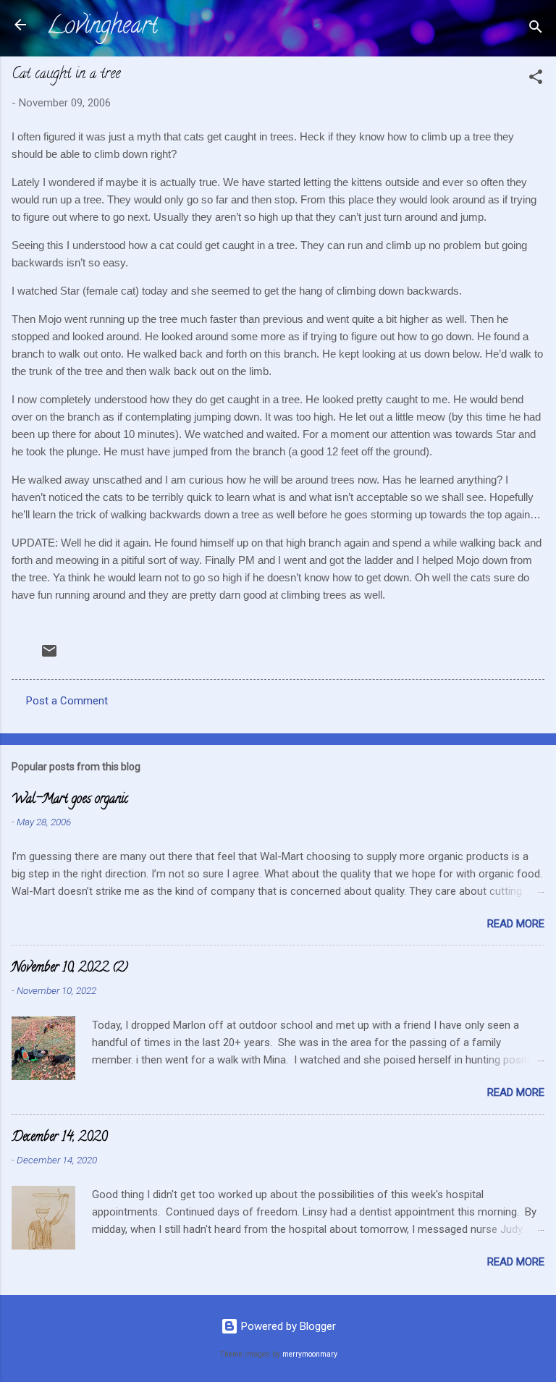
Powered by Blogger (287, 1326)
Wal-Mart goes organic (70, 800)
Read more (515, 923)
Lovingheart (102, 27)
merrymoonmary (309, 1354)
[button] (535, 79)
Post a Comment (67, 700)
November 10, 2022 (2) (70, 968)
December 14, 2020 (59, 1138)
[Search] (535, 29)
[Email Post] (49, 655)
